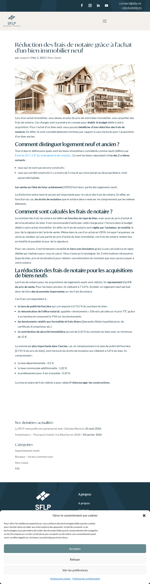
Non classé (54, 57)
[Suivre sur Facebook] (82, 5)
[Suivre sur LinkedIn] (98, 5)
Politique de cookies (60, 578)
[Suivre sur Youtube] (106, 5)
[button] (144, 516)
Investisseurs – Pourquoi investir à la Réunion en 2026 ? (48, 434)
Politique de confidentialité (86, 578)
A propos (84, 503)
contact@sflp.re (130, 3)
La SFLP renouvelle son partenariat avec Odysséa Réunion (50, 428)
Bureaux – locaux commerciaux (34, 456)
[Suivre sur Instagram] (90, 5)
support (24, 57)
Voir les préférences (75, 570)
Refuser (75, 559)
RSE (17, 468)
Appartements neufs (27, 450)
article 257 (43, 155)
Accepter (75, 548)
